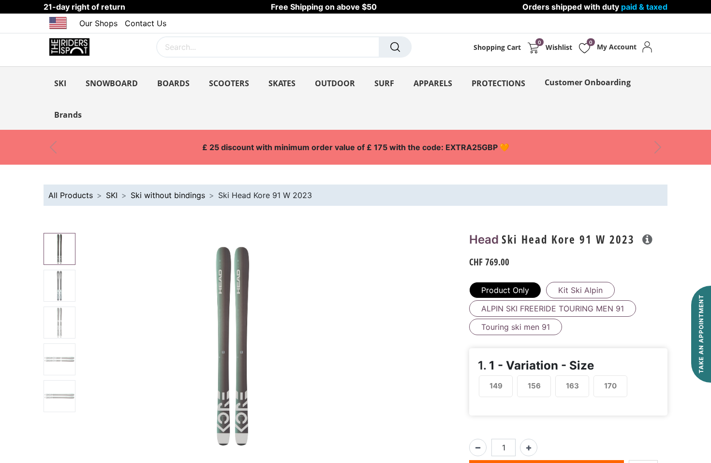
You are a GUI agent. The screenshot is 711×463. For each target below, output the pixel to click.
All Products (70, 195)
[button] (102, 354)
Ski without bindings (168, 195)
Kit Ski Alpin (580, 290)
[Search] (395, 47)
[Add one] (528, 447)
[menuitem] (588, 82)
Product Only (505, 290)
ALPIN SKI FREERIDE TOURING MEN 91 (552, 308)
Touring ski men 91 (515, 327)
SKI (112, 195)
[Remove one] (478, 447)
